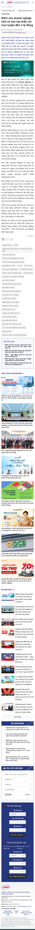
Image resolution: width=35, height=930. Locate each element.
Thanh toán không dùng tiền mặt (13, 262)
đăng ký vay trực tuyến (10, 306)
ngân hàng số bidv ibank (10, 302)
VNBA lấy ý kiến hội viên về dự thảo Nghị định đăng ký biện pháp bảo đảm (18, 742)
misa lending (28, 273)
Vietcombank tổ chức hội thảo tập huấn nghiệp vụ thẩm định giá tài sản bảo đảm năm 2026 (17, 425)
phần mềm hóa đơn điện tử (11, 291)
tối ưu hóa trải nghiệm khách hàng (13, 328)
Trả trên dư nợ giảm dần (10, 847)
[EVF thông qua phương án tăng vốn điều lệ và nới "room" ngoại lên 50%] (7, 669)
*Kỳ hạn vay (17, 868)
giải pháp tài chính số (9, 320)
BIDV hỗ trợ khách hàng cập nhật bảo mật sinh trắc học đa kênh (18, 351)
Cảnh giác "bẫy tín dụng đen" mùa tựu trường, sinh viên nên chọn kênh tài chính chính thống (17, 503)
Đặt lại (27, 794)
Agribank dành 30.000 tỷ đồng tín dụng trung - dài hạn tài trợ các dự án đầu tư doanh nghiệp (16, 581)
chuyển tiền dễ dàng (9, 298)
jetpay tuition (6, 331)
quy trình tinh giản (8, 280)
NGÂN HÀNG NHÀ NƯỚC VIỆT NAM (8, 913)
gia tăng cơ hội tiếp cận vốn (11, 324)
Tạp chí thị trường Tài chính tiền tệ (26, 913)
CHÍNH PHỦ (17, 912)
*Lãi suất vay (17, 860)
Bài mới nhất (7, 590)
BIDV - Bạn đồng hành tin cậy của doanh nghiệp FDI (18, 355)
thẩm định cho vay (8, 309)
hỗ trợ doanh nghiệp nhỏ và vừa (13, 258)
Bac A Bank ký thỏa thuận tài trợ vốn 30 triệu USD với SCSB (24, 621)
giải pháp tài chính (8, 266)
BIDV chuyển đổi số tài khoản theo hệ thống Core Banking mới (18, 363)
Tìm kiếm (8, 794)
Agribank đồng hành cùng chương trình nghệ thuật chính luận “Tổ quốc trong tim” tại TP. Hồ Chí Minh (24, 694)
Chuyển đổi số (7, 245)
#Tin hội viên (16, 373)
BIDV (32, 236)
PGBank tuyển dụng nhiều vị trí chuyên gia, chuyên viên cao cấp (17, 728)
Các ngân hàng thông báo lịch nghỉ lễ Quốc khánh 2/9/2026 (17, 735)
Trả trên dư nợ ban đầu (23, 847)
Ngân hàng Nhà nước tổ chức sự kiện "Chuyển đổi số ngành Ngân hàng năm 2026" (17, 758)
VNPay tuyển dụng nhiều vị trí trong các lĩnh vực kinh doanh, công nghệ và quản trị (16, 398)
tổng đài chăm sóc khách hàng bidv (14, 335)
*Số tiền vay (17, 852)
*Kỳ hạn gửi (17, 826)
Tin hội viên (5, 14)
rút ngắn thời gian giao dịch (11, 284)
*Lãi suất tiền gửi (17, 818)
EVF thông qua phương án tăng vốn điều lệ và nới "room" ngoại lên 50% (24, 669)
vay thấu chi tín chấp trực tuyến (13, 277)
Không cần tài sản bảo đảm (11, 273)
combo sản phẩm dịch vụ (11, 313)
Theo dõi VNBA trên (8, 32)
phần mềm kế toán (8, 255)
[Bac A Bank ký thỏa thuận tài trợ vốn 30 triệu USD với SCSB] (7, 622)
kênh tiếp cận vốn (8, 287)
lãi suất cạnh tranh (26, 269)
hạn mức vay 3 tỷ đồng (10, 295)
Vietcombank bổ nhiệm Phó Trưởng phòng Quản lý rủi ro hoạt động (18, 750)
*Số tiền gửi (17, 810)
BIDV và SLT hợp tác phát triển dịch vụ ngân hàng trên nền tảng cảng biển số (18, 346)
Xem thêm (17, 717)
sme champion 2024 (9, 317)
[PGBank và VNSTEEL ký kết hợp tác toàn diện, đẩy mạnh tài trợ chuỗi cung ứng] (7, 644)
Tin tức (19, 266)
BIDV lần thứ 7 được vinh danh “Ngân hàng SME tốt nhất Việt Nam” (18, 359)
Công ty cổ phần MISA (10, 269)
